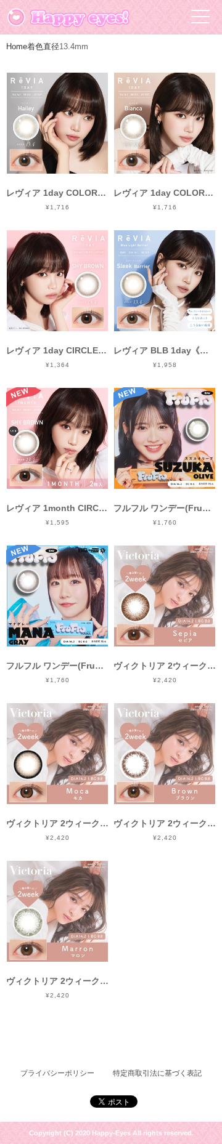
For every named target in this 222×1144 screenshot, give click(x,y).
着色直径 (43, 46)
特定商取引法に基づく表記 (157, 1073)
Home (16, 46)
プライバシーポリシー (57, 1073)
